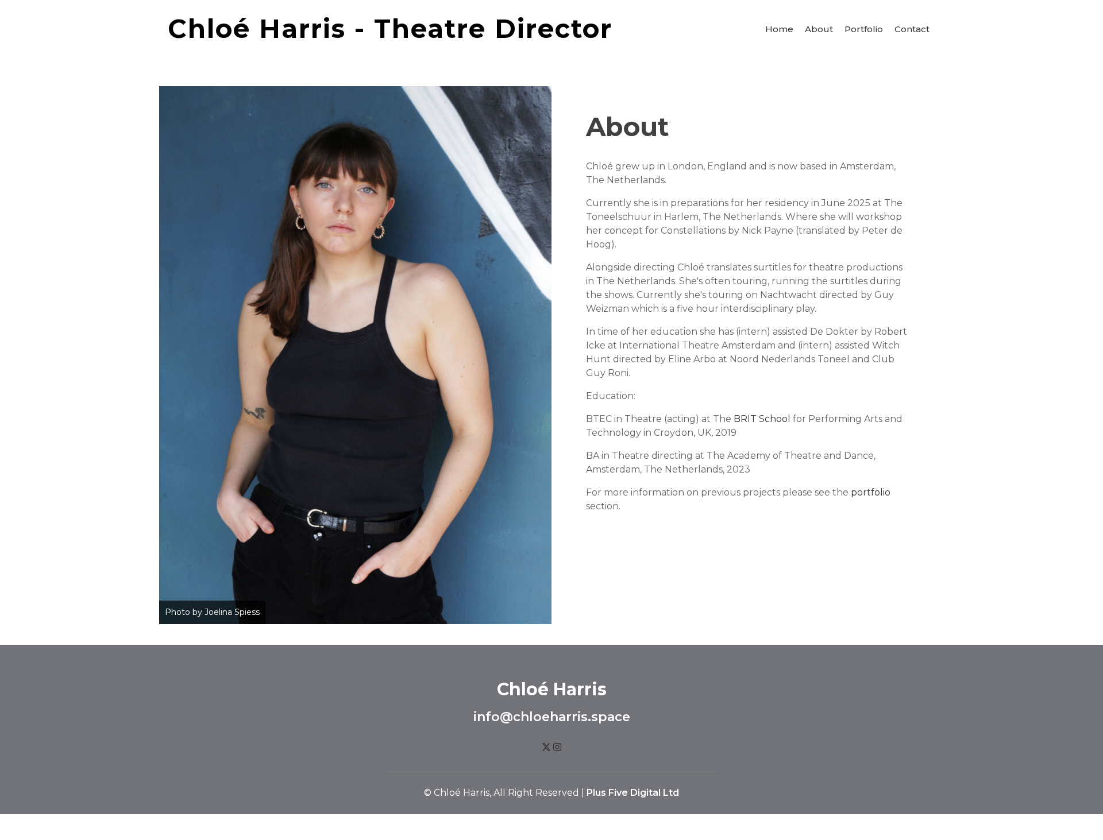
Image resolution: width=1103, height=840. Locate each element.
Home (779, 29)
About (819, 29)
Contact (912, 29)
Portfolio (863, 29)
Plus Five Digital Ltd (633, 792)
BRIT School (762, 418)
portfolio (870, 492)
